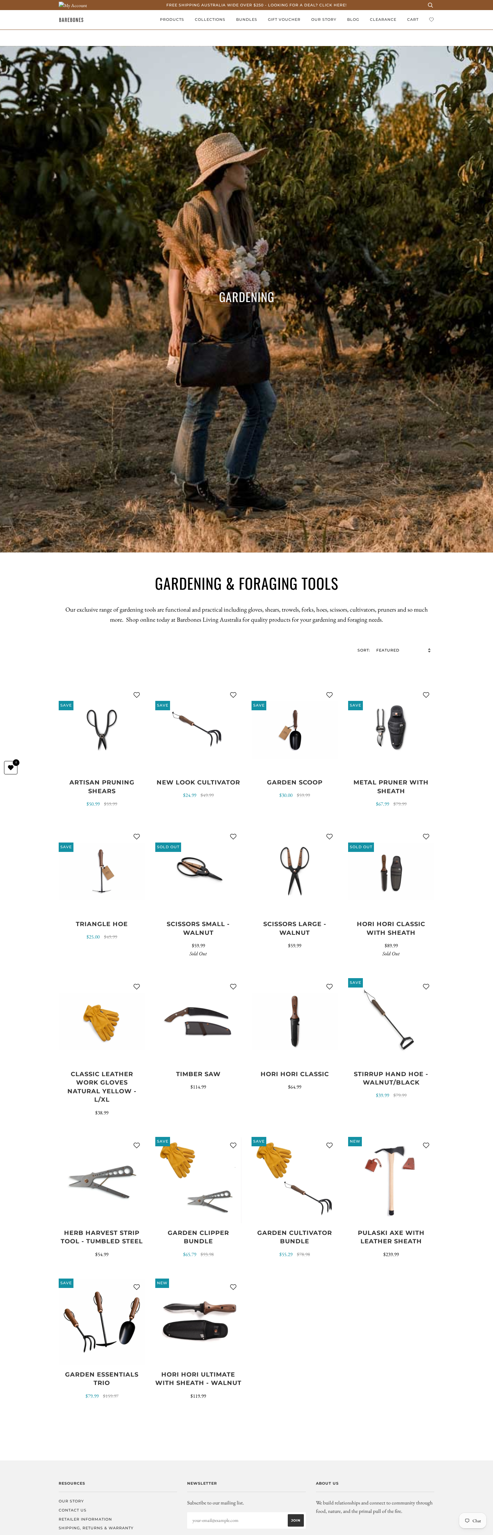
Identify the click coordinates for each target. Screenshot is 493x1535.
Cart (413, 19)
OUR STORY (323, 19)
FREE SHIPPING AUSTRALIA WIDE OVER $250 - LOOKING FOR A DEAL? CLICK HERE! (256, 5)
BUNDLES (246, 19)
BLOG (353, 19)
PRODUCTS (172, 19)
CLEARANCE (383, 19)
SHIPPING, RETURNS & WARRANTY (96, 1528)
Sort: (365, 650)
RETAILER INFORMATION (85, 1519)
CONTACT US (73, 1510)
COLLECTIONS (210, 19)
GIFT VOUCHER (284, 19)
